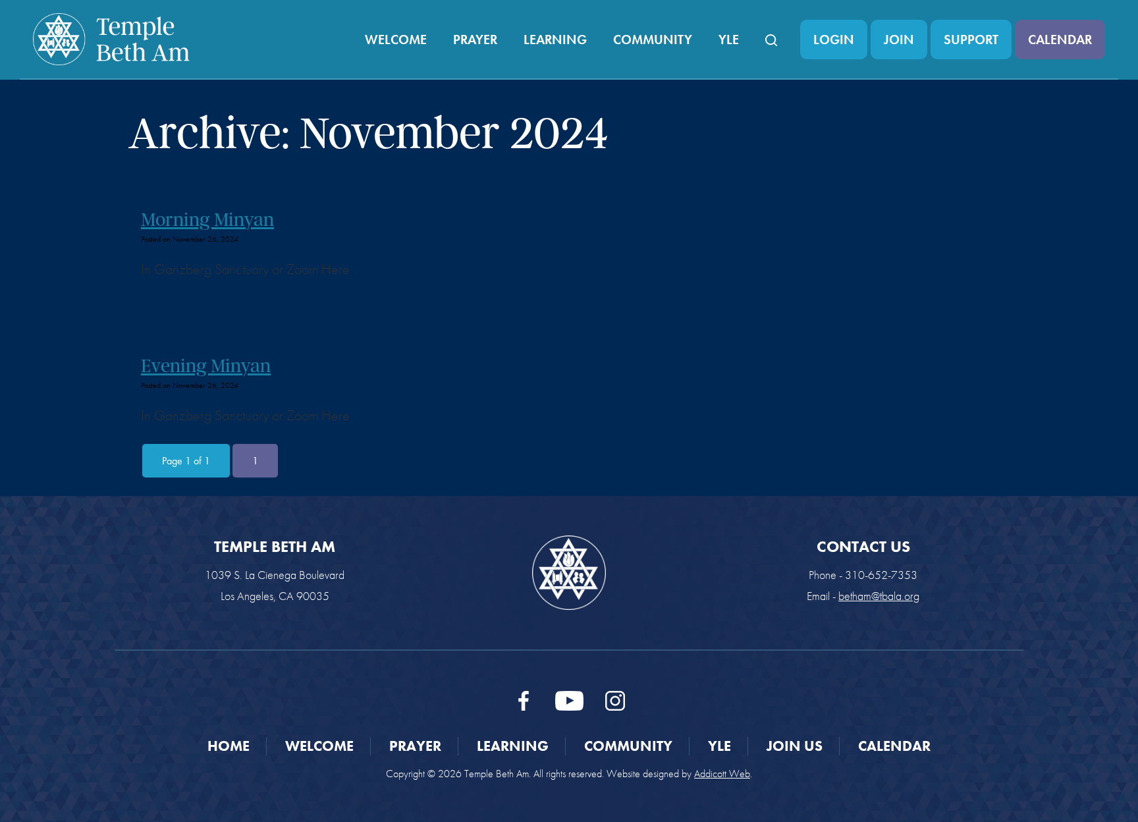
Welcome (396, 39)
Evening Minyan (206, 365)
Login (833, 39)
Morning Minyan (207, 219)
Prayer (475, 39)
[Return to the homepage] (111, 39)
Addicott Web (722, 774)
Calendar (1060, 39)
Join (899, 39)
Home (228, 745)
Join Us (795, 745)
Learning (555, 39)
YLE (728, 39)
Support (971, 39)
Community (652, 39)
